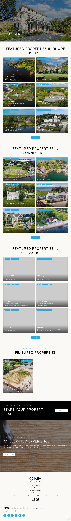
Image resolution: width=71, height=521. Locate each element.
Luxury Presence (38, 508)
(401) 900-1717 (35, 485)
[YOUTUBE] (19, 515)
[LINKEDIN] (12, 515)
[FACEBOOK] (4, 515)
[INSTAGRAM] (8, 515)
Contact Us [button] (9, 454)
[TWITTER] (16, 515)
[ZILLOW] (23, 515)
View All (35, 137)
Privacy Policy (21, 511)
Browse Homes (61, 410)
